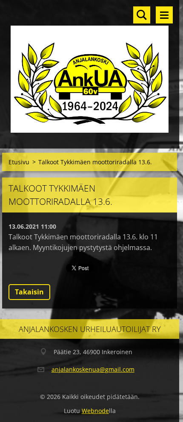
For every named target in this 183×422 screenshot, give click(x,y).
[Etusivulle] (89, 69)
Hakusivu (141, 14)
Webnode (95, 411)
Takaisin (29, 292)
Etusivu (19, 162)
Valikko (164, 14)
